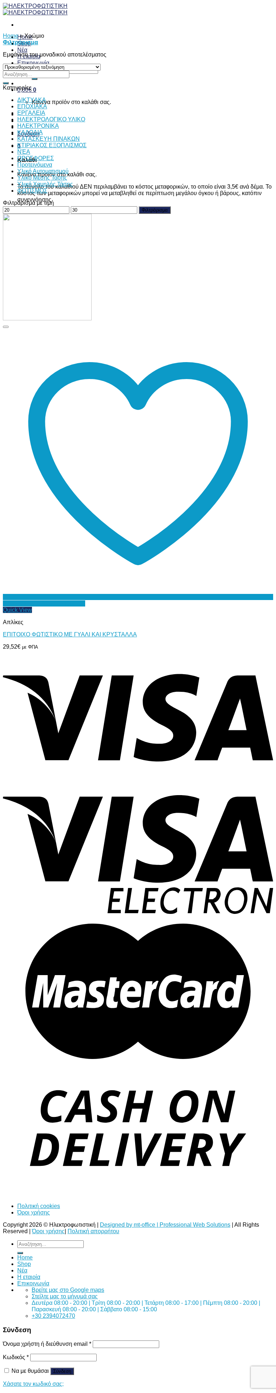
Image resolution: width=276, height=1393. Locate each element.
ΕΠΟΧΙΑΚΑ (32, 106)
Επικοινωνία (33, 63)
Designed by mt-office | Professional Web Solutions (165, 1225)
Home (10, 36)
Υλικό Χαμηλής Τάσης (45, 184)
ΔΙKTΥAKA (31, 100)
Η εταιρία (28, 1277)
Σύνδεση (62, 1371)
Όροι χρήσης (33, 1212)
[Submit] (34, 79)
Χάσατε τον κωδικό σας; (33, 1384)
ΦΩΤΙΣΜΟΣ (32, 191)
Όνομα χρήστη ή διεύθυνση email (47, 1344)
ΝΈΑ (23, 152)
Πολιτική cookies (38, 1206)
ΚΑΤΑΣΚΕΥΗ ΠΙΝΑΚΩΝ (48, 139)
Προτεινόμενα (34, 165)
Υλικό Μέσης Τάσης (42, 178)
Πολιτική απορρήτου (93, 1231)
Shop (24, 1264)
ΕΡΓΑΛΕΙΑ (31, 113)
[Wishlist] (6, 327)
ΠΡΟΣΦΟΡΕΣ (35, 158)
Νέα (22, 50)
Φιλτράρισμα (155, 210)
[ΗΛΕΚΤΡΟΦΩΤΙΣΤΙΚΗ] (35, 9)
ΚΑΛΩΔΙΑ (30, 132)
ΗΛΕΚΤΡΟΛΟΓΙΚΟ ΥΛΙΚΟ (51, 119)
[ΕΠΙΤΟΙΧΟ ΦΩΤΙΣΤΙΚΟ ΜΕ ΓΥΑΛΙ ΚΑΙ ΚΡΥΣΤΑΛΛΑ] (47, 318)
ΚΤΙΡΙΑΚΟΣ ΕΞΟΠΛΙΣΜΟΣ (52, 145)
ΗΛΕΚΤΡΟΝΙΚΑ (38, 126)
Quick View (17, 610)
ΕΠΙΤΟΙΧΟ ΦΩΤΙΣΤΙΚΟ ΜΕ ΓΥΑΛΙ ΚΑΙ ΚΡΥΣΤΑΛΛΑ (70, 634)
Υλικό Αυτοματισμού (43, 171)
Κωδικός (16, 1357)
